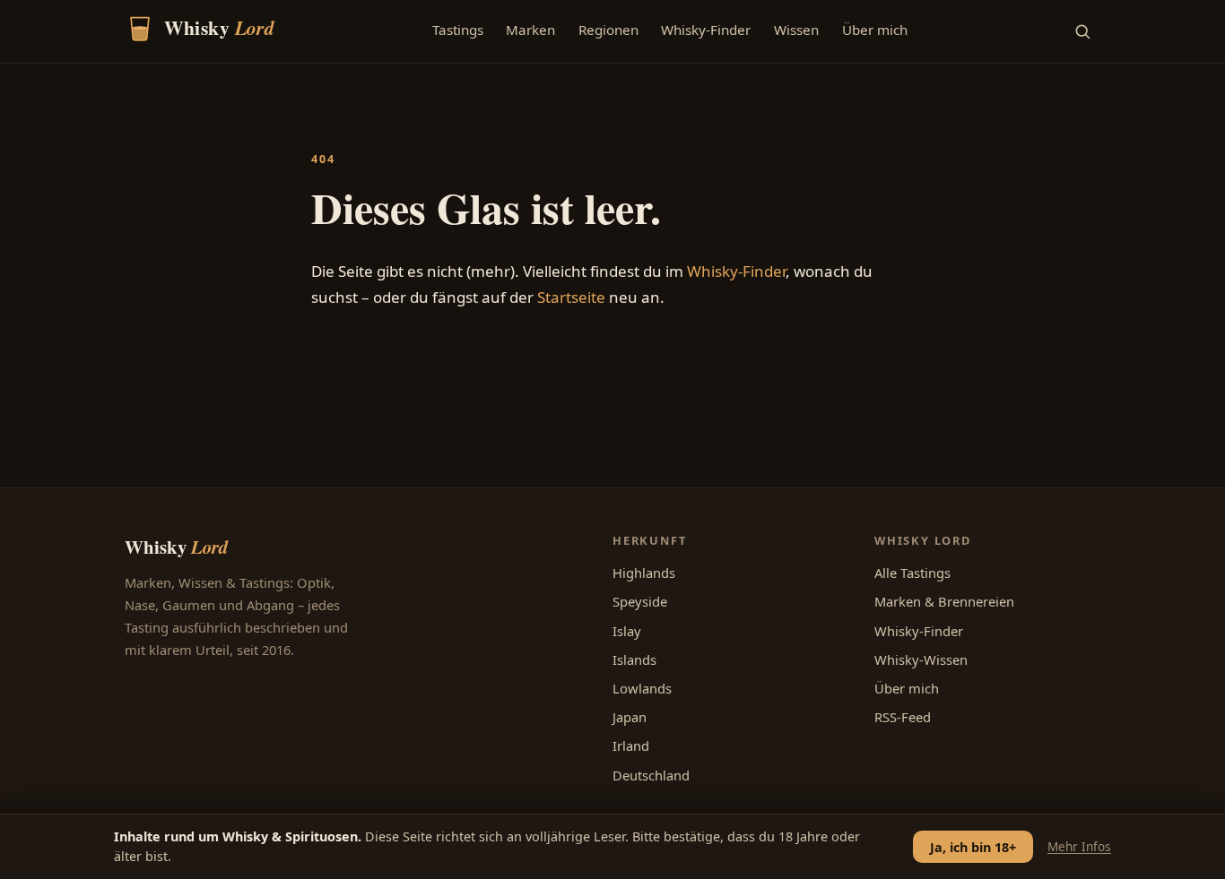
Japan (629, 717)
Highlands (643, 573)
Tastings (457, 30)
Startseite (571, 297)
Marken (530, 30)
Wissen (796, 30)
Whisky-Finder (706, 30)
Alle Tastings (912, 573)
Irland (630, 745)
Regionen (608, 30)
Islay (626, 631)
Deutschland (651, 775)
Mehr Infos (1079, 846)
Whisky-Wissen (921, 659)
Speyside (639, 601)
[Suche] (1082, 31)
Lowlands (642, 688)
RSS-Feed (902, 717)
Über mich (875, 30)
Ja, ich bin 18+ (973, 847)
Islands (634, 659)
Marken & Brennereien (944, 601)
